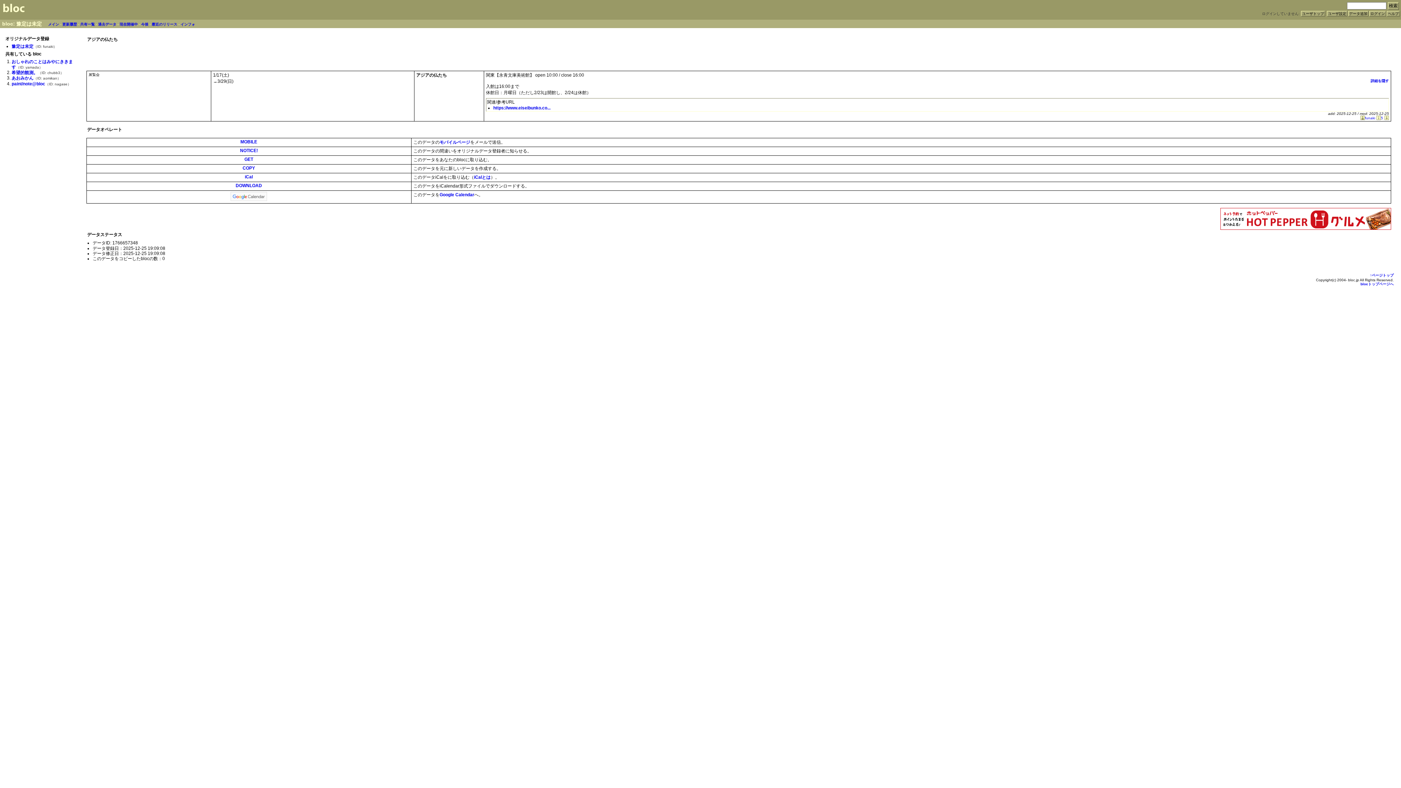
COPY (249, 168)
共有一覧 (87, 24)
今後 (144, 24)
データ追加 (1358, 14)
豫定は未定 (23, 46)
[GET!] (1386, 118)
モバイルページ (455, 142)
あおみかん (23, 78)
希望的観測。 (25, 72)
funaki (1370, 118)
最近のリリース (164, 24)
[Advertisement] (1305, 54)
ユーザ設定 (1337, 14)
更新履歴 (69, 24)
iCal (249, 176)
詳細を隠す (1380, 81)
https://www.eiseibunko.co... (522, 108)
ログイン (1377, 14)
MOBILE (248, 141)
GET (248, 159)
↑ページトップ (1382, 275)
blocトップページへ (1377, 284)
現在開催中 (129, 24)
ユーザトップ (1313, 14)
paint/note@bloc (28, 83)
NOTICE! (249, 150)
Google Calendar (457, 194)
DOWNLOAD (249, 185)
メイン (53, 24)
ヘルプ (1393, 14)
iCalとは (482, 177)
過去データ (107, 24)
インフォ (188, 24)
